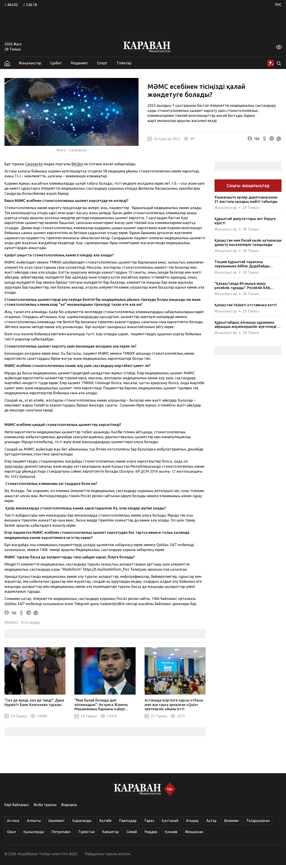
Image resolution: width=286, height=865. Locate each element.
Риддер (151, 832)
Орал (11, 832)
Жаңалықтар (30, 63)
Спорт (102, 63)
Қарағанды (82, 821)
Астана (13, 821)
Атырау (192, 821)
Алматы (34, 821)
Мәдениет (79, 63)
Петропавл (61, 832)
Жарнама (69, 805)
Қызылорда (33, 832)
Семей (131, 832)
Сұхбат (56, 63)
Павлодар (128, 821)
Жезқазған (194, 832)
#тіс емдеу (30, 622)
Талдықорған (258, 821)
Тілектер (123, 63)
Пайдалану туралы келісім (107, 854)
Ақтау (211, 821)
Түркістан (86, 832)
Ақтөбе (105, 821)
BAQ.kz (77, 164)
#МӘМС (11, 622)
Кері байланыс (16, 805)
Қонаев (171, 832)
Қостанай (170, 821)
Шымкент (56, 821)
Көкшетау (110, 832)
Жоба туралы (45, 805)
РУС (278, 5)
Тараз (149, 821)
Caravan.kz (34, 164)
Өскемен (231, 821)
